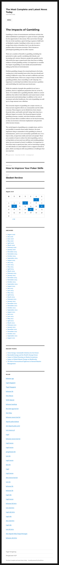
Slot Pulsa (9, 413)
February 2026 (11, 247)
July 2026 (10, 236)
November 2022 (12, 305)
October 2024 (11, 256)
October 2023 (11, 282)
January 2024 (11, 275)
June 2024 (10, 264)
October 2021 (11, 333)
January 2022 (11, 327)
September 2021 (12, 336)
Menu (9, 20)
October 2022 (11, 308)
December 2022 (12, 303)
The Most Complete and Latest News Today (16, 560)
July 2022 (10, 314)
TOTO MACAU (10, 400)
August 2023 (11, 286)
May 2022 (10, 318)
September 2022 (12, 310)
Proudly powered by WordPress (35, 560)
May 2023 (10, 292)
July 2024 (10, 262)
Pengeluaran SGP (11, 555)
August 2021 (11, 338)
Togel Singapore (11, 387)
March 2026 (11, 245)
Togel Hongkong (11, 552)
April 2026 (10, 243)
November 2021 (12, 331)
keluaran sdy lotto (11, 538)
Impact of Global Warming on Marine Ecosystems (22, 357)
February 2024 (11, 273)
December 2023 (12, 277)
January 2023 (11, 301)
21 (30, 209)
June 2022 (10, 316)
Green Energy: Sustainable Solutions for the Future (23, 353)
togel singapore (10, 383)
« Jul (13, 219)
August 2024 (11, 260)
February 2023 (11, 299)
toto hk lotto (10, 529)
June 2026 (10, 239)
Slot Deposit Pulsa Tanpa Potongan (16, 533)
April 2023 (10, 295)
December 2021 (12, 329)
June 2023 (10, 290)
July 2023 (10, 288)
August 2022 (11, 312)
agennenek (11, 155)
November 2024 (12, 254)
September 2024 (12, 258)
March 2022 (11, 323)
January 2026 (11, 249)
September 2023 (12, 284)
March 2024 (11, 271)
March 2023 (11, 297)
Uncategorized (30, 155)
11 (14, 206)
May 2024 (10, 267)
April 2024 (10, 269)
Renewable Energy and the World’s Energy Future (22, 355)
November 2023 (12, 280)
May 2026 (10, 241)
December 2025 (12, 252)
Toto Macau (9, 395)
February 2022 (11, 325)
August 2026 (11, 234)
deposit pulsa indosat (12, 421)
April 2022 (10, 320)
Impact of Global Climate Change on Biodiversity (22, 359)
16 (41, 206)
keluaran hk (9, 391)
